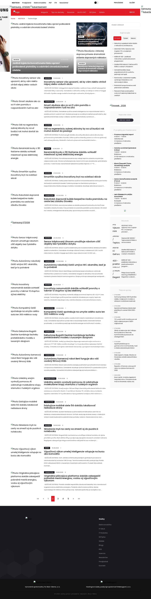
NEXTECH (21, 18)
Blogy (101, 545)
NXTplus (92, 12)
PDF (50, 3)
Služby (132, 3)
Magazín (44, 12)
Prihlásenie (118, 3)
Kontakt (102, 566)
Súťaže (101, 12)
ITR (55, 3)
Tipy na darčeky (57, 12)
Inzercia (102, 553)
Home (13, 18)
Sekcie (132, 12)
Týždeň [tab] (125, 38)
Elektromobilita (40, 3)
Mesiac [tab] (133, 38)
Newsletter (64, 3)
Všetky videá (125, 120)
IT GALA (102, 529)
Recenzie (70, 12)
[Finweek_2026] (125, 105)
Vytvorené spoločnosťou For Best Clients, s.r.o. (42, 587)
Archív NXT (81, 12)
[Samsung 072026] (59, 225)
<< (38, 498)
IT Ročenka (103, 533)
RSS (100, 549)
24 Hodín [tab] (117, 38)
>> (79, 498)
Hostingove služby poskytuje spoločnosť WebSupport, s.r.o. (108, 587)
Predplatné (26, 3)
